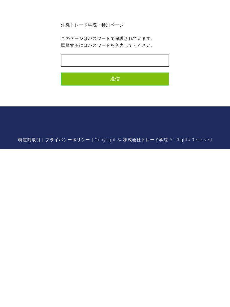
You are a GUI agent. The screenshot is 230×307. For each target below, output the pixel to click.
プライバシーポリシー (67, 139)
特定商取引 (29, 139)
